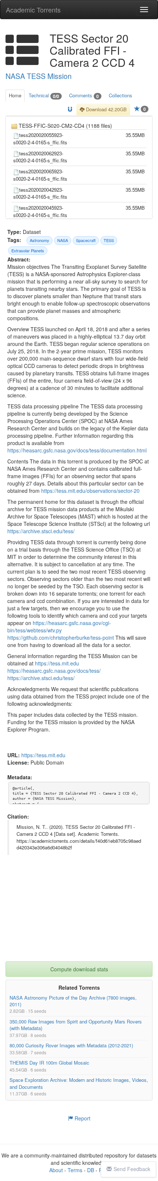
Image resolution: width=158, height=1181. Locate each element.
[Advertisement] (79, 915)
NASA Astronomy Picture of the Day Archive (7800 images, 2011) (73, 1001)
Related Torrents (79, 987)
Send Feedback (132, 1169)
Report (81, 1118)
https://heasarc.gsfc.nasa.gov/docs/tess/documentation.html (77, 450)
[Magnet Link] (70, 110)
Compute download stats (79, 969)
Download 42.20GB (106, 109)
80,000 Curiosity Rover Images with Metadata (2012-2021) (71, 1045)
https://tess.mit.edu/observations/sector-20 (90, 491)
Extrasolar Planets (27, 250)
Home (15, 95)
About (56, 1170)
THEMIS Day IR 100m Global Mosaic (49, 1062)
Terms (75, 1170)
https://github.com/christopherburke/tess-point (60, 638)
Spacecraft (86, 240)
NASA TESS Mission (39, 76)
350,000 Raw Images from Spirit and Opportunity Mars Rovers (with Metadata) (76, 1025)
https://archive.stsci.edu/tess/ (41, 531)
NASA (62, 240)
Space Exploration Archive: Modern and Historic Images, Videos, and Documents (79, 1083)
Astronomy (39, 240)
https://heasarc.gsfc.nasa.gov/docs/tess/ (54, 671)
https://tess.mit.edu (57, 663)
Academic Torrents (33, 9)
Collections (120, 95)
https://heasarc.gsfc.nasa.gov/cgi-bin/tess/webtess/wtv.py (59, 627)
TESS (109, 240)
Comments (84, 96)
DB (90, 1170)
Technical (44, 96)
